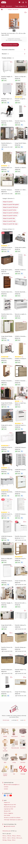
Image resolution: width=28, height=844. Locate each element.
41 (25, 566)
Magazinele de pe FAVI (10, 804)
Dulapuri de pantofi (13, 9)
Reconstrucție (14, 747)
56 (11, 277)
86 (11, 433)
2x (22, 356)
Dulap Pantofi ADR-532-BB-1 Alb (10, 625)
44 (11, 499)
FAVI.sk (9, 835)
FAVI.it (9, 838)
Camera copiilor (5, 774)
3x (8, 490)
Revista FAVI (7, 811)
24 (11, 321)
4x (8, 445)
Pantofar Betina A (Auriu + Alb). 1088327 (12, 143)
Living (13, 762)
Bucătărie (23, 747)
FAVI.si (13, 840)
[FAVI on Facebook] (5, 795)
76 (25, 521)
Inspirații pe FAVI (8, 809)
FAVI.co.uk (19, 838)
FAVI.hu (19, 835)
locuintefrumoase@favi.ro (12, 784)
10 (25, 433)
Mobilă (3, 6)
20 (11, 632)
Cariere (6, 788)
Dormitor (23, 762)
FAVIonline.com (6, 831)
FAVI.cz (4, 835)
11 (25, 344)
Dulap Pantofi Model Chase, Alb (9, 336)
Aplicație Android (10, 826)
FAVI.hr (4, 838)
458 (11, 344)
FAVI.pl (14, 835)
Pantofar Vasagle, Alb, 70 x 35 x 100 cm (11, 76)
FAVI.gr (9, 840)
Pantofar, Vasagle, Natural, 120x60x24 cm (12, 603)
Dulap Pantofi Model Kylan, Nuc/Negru (11, 403)
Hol (14, 774)
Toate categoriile (20, 6)
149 (25, 321)
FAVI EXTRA (7, 815)
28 (25, 677)
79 (25, 410)
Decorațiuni (9, 6)
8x (22, 423)
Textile (23, 736)
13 (25, 544)
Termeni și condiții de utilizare (12, 817)
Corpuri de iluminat (5, 749)
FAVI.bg (4, 840)
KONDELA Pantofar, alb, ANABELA (10, 358)
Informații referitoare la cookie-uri (13, 819)
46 (11, 655)
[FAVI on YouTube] (11, 795)
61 (11, 299)
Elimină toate (6, 720)
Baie (5, 762)
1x (8, 165)
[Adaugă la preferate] (12, 84)
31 (11, 233)
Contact (6, 786)
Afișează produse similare (10, 44)
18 (25, 175)
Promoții (23, 774)
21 (11, 455)
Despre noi (7, 802)
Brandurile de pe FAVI (10, 806)
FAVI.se (14, 838)
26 (11, 410)
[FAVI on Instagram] (7, 795)
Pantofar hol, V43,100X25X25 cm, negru (11, 121)
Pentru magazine (8, 813)
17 (25, 233)
